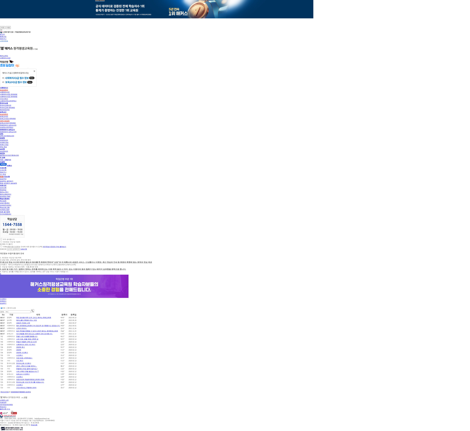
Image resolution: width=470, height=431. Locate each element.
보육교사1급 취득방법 (8, 123)
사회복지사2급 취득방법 (8, 94)
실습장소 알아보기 (6, 181)
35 (15, 392)
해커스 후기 (4, 192)
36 (17, 392)
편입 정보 (3, 147)
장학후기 (3, 301)
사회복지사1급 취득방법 (8, 96)
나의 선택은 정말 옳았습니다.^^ (27, 371)
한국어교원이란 (5, 105)
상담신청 (24, 249)
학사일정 (3, 201)
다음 (8, 27)
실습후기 (3, 303)
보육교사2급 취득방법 (8, 119)
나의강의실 (4, 41)
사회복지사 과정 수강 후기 (25, 344)
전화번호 (3, 249)
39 (22, 392)
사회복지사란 (5, 92)
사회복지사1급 (5, 58)
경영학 (18, 350)
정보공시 (3, 407)
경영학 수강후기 (22, 352)
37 (18, 392)
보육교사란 (4, 116)
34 (13, 392)
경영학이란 (4, 140)
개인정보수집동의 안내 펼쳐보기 (54, 247)
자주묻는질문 (5, 210)
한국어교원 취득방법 (7, 107)
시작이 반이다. (21, 328)
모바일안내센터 (5, 205)
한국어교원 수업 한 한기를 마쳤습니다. (30, 382)
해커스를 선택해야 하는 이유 (26, 320)
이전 (2, 27)
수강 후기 (19, 361)
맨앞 (2, 392)
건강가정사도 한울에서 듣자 (26, 388)
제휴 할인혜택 (5, 212)
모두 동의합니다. (9, 239)
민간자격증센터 (5, 214)
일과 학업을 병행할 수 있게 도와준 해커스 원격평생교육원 (37, 331)
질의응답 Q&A (5, 196)
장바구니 (3, 39)
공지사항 (3, 188)
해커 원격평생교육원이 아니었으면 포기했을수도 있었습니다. (38, 326)
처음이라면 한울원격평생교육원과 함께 (30, 379)
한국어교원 (12, 308)
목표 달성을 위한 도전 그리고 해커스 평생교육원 (33, 317)
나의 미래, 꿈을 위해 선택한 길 (27, 339)
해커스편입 (4, 56)
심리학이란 (4, 151)
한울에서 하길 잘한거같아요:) (26, 369)
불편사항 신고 (5, 409)
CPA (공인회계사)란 (7, 136)
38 (20, 392)
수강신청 (3, 170)
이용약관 (3, 402)
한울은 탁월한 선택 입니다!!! (26, 342)
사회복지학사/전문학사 (8, 101)
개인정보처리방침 (6, 405)
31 (8, 392)
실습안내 (3, 179)
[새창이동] (12, 237)
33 (11, 392)
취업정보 (3, 190)
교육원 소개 (4, 400)
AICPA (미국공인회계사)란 (9, 155)
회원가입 (3, 36)
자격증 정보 (4, 142)
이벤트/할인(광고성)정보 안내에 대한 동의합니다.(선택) (22, 247)
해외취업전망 (5, 110)
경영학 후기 (20, 347)
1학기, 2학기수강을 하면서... (26, 366)
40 (23, 392)
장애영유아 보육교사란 (8, 125)
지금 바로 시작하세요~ (24, 358)
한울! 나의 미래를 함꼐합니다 (26, 336)
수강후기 (3, 299)
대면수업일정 (5, 121)
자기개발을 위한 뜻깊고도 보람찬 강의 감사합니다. (34, 334)
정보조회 (34, 425)
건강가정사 (4, 99)
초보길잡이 (4, 90)
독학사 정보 (4, 145)
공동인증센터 (5, 203)
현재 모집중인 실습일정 (8, 183)
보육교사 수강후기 (22, 374)
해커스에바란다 (5, 194)
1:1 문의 (3, 174)
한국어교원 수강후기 (23, 363)
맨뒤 (29, 392)
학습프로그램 (5, 207)
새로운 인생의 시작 (23, 323)
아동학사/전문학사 (6, 127)
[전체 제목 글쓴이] (4, 312)
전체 (3, 308)
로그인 (2, 34)
